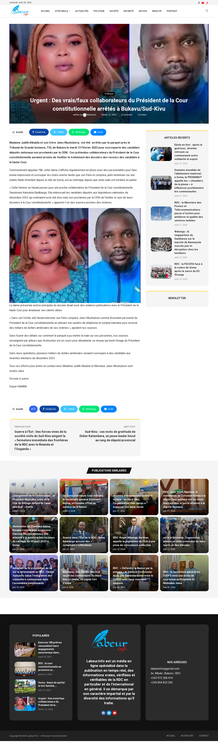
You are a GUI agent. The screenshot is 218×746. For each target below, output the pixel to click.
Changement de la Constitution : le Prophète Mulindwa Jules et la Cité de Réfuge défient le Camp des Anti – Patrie (33, 501)
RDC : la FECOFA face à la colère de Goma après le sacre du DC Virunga (188, 269)
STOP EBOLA (61, 11)
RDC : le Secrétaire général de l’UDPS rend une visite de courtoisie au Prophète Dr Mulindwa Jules (181, 577)
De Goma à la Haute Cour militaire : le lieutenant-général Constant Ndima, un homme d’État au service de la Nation (84, 501)
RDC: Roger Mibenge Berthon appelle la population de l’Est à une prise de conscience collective (134, 541)
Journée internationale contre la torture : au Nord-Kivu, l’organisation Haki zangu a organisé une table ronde (132, 501)
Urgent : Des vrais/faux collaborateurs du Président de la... (51, 702)
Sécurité (128, 11)
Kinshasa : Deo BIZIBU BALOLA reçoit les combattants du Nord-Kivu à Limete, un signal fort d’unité (82, 577)
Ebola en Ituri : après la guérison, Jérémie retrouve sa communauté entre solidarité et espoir (188, 152)
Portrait (172, 11)
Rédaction (92, 114)
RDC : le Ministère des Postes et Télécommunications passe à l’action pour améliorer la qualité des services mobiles (188, 211)
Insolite (157, 11)
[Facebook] (199, 3)
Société (114, 11)
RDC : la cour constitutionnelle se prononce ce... (49, 667)
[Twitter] (109, 713)
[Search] (207, 11)
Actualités (81, 11)
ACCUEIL (45, 11)
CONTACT (204, 735)
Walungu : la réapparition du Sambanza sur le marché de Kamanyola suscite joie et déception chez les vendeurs (187, 242)
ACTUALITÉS (187, 735)
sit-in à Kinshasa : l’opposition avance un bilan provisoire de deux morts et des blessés (184, 541)
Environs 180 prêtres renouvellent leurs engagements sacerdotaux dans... (50, 647)
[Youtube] (202, 3)
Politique (99, 11)
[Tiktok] (207, 3)
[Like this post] (34, 409)
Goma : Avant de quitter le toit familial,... (51, 684)
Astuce (143, 11)
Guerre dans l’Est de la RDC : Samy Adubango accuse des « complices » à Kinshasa (84, 541)
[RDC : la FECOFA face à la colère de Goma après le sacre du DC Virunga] (161, 271)
